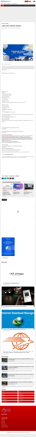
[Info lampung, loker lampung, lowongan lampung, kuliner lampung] (6, 2)
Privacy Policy (3, 424)
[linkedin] (13, 178)
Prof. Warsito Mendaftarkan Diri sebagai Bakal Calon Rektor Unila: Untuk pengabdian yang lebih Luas (21, 367)
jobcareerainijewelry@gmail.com (10, 116)
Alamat (3, 391)
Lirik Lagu (3, 396)
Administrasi (5, 190)
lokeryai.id (15, 141)
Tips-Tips (20, 401)
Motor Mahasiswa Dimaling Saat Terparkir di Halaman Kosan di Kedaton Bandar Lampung (21, 375)
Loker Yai (9, 3)
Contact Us (3, 421)
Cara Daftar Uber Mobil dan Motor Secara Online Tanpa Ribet (14, 306)
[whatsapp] (8, 178)
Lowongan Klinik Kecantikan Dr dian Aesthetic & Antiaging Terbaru (7, 193)
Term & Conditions (4, 425)
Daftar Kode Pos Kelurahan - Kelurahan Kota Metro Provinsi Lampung (16, 352)
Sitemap (26, 1)
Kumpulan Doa (21, 394)
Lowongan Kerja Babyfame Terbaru (16, 193)
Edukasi (3, 394)
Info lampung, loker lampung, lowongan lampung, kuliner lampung (20, 432)
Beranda (3, 23)
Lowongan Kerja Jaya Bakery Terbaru (28, 193)
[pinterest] (10, 178)
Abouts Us (3, 419)
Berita (9, 361)
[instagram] (6, 415)
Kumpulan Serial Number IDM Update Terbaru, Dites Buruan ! (14, 329)
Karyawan (14, 190)
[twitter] (5, 178)
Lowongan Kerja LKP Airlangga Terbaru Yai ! (11, 283)
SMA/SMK (6, 23)
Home (2, 3)
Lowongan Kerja (21, 396)
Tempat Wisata (4, 399)
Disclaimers (3, 422)
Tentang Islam (21, 399)
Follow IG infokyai (14, 3)
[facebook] (3, 178)
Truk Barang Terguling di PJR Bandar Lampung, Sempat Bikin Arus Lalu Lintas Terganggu (11, 5)
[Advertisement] (18, 14)
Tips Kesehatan (4, 401)
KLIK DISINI (4, 128)
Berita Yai (5, 3)
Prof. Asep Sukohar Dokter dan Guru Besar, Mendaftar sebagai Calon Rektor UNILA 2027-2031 (20, 382)
